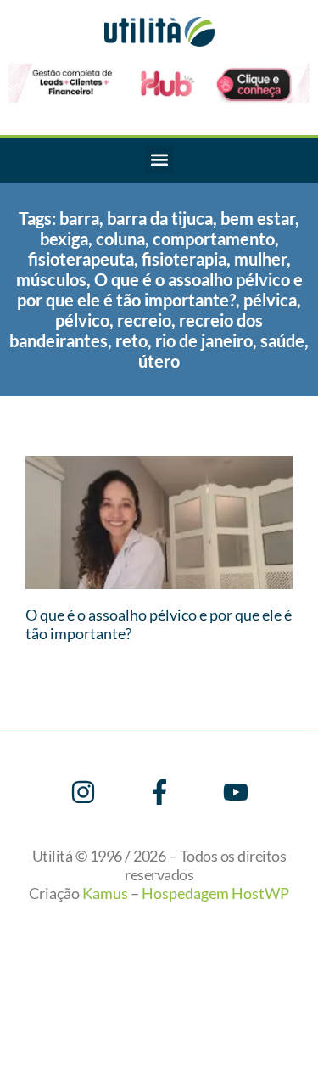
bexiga (64, 238)
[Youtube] (236, 792)
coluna (120, 238)
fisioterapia (184, 259)
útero (159, 361)
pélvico (82, 320)
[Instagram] (83, 792)
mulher (260, 259)
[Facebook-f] (159, 792)
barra (79, 218)
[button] (159, 160)
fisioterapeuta (81, 259)
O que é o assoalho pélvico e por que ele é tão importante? (160, 289)
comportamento (214, 238)
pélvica (270, 299)
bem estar (257, 218)
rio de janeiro (204, 340)
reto (131, 340)
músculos (51, 279)
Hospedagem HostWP (215, 893)
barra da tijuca (160, 218)
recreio (144, 320)
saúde (282, 340)
